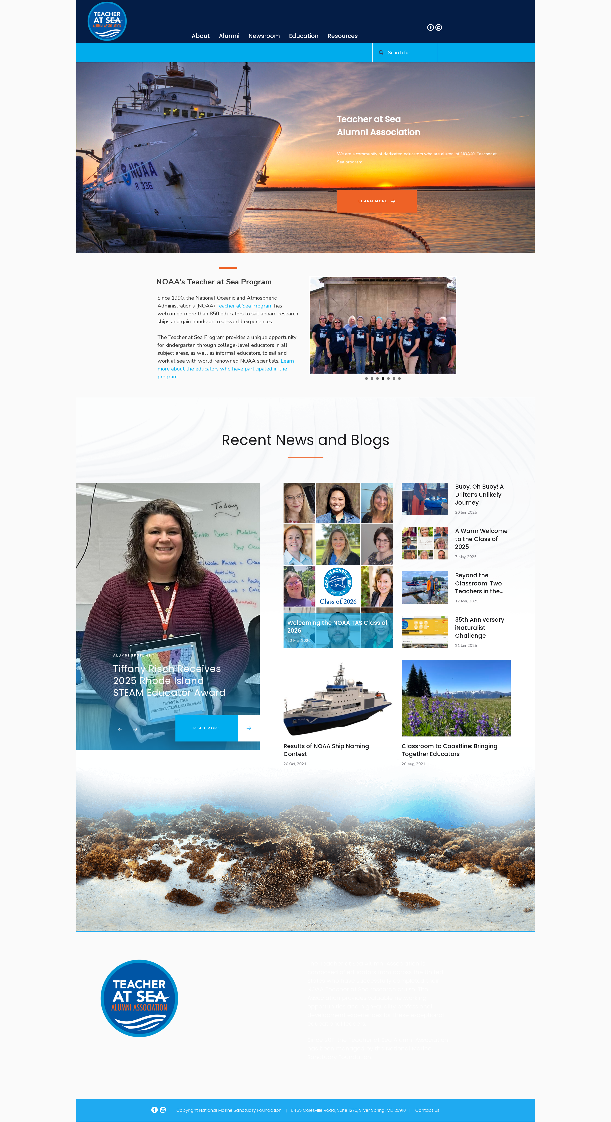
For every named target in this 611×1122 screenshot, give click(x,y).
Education (304, 36)
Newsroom (264, 36)
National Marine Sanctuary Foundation (240, 1110)
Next (463, 325)
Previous (303, 325)
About (201, 36)
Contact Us (427, 1110)
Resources (343, 36)
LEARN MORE (373, 201)
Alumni (229, 36)
